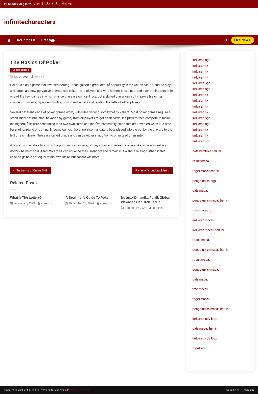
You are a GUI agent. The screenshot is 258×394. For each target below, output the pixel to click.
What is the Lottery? (26, 197)
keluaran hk (51, 3)
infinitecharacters (30, 22)
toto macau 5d (202, 210)
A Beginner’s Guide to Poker (88, 197)
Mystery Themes (79, 389)
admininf (39, 76)
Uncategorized (20, 69)
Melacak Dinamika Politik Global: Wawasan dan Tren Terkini (146, 200)
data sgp (67, 3)
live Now (241, 40)
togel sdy (199, 348)
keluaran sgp (201, 60)
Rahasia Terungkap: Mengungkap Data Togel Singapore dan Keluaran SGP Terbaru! (154, 170)
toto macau (200, 289)
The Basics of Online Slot (31, 170)
